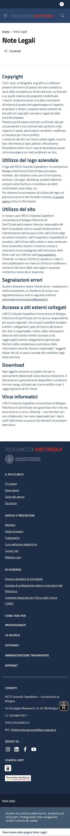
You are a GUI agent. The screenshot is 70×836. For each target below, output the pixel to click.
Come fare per (15, 616)
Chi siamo (11, 484)
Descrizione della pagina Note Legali (25, 832)
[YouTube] (34, 749)
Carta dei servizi (15, 497)
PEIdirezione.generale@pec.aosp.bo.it (33, 730)
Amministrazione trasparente (27, 655)
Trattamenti (12, 538)
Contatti (11, 688)
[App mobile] (8, 768)
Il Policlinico (14, 474)
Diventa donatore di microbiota (24, 579)
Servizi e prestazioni (20, 515)
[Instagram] (8, 749)
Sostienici (12, 645)
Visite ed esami (14, 531)
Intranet (11, 665)
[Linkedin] (16, 749)
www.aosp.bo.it (47, 254)
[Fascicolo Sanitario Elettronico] (18, 778)
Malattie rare (13, 557)
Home (5, 31)
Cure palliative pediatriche (21, 544)
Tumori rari (11, 551)
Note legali (8, 800)
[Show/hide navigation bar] (5, 15)
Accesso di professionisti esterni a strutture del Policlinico (33, 588)
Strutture (11, 503)
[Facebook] (25, 749)
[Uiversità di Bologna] (35, 459)
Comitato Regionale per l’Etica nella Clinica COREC (31, 600)
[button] (62, 16)
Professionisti (15, 625)
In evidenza (13, 569)
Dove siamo (12, 490)
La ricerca (12, 635)
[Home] (35, 16)
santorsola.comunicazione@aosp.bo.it (25, 299)
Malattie (10, 525)
